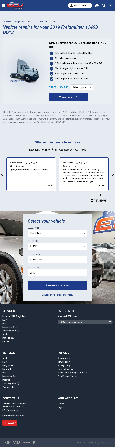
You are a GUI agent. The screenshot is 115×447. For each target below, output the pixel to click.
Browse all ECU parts (67, 316)
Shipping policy (65, 358)
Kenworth (7, 369)
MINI (4, 323)
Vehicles (7, 22)
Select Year (33, 267)
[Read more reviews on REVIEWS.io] (100, 201)
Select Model (34, 241)
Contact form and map (13, 416)
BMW (4, 320)
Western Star (8, 387)
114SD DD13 (43, 22)
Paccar (5, 341)
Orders (61, 404)
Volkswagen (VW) (10, 331)
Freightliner (19, 22)
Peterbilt (6, 380)
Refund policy (64, 362)
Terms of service (65, 369)
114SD (31, 22)
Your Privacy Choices (67, 376)
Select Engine (34, 254)
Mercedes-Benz (10, 327)
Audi (4, 334)
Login (60, 407)
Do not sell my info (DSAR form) (73, 372)
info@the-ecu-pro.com (13, 410)
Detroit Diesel (8, 338)
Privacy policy (64, 365)
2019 (54, 22)
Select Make (33, 228)
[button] (31, 174)
